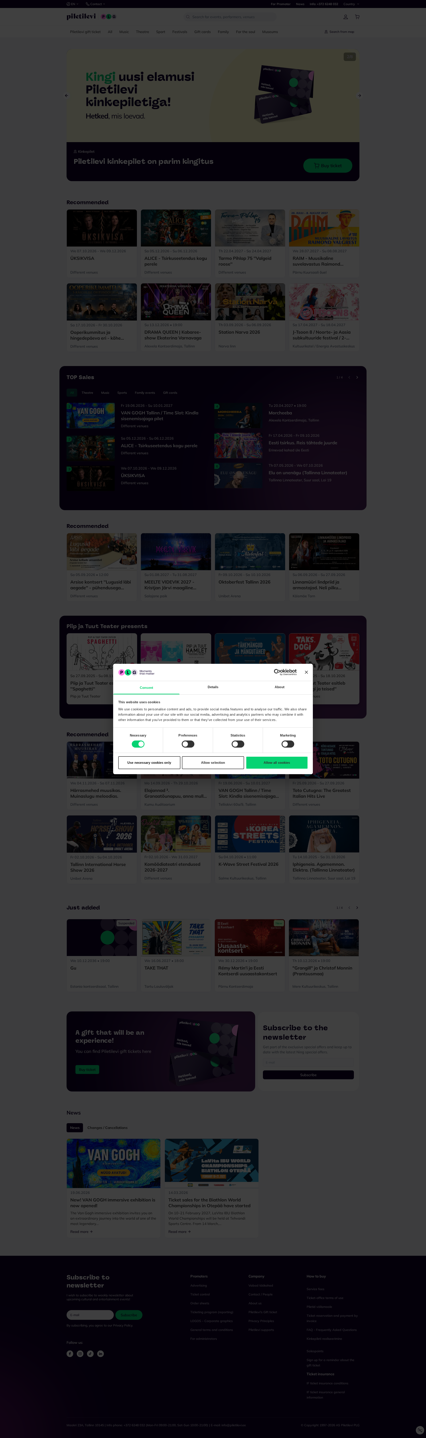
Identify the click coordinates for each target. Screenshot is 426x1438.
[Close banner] (306, 672)
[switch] (188, 744)
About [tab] (279, 687)
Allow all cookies (277, 762)
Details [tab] (213, 687)
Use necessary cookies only (149, 762)
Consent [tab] (146, 688)
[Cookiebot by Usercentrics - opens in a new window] (277, 672)
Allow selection (213, 762)
